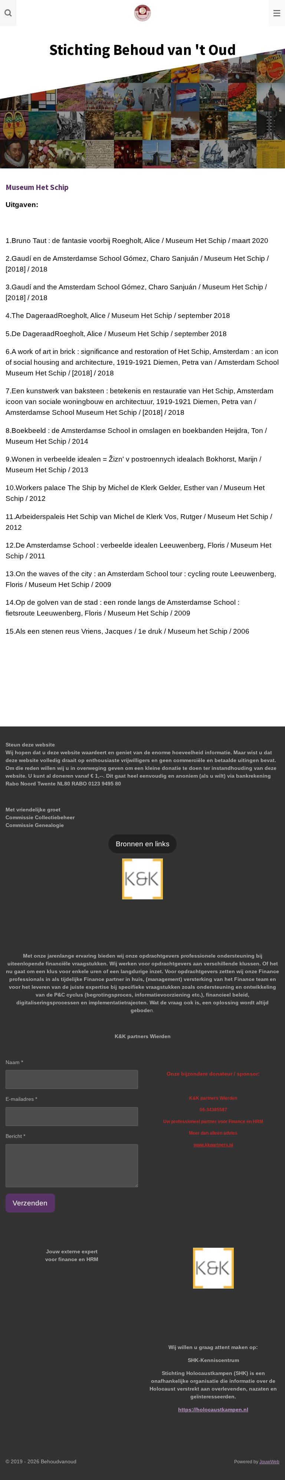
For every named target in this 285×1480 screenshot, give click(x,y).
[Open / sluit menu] (277, 13)
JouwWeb (269, 1461)
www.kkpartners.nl (213, 1144)
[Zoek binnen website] (8, 13)
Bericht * (15, 1136)
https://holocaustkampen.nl (213, 1409)
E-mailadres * (21, 1099)
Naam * (14, 1062)
